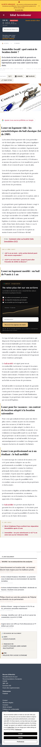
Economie (17, 43)
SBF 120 (5, 683)
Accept (20, 733)
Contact (5, 700)
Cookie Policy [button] (10, 727)
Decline (20, 737)
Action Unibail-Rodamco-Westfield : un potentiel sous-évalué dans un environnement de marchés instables (18, 579)
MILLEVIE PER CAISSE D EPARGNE (15, 655)
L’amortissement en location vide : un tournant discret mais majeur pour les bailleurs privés (17, 568)
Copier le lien (7, 80)
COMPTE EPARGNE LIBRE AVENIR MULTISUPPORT (14, 647)
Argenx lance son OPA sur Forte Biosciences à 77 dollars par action (18, 625)
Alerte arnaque (7, 707)
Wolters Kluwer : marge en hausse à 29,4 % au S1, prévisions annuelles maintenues (17, 607)
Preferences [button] (18, 729)
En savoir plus (19, 10)
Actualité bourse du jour (10, 677)
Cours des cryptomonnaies (11, 688)
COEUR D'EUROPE (9, 639)
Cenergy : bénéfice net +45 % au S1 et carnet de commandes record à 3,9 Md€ (18, 616)
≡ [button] (3, 15)
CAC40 (5, 681)
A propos (5, 705)
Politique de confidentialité (11, 709)
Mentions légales (8, 702)
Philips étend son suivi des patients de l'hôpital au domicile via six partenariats (18, 598)
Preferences (20, 741)
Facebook (31, 76)
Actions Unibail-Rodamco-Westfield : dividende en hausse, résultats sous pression (19, 589)
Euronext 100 (7, 685)
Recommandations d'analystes (12, 679)
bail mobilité (9, 505)
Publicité (5, 693)
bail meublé (8, 363)
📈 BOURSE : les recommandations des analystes (16, 562)
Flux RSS (5, 711)
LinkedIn (20, 76)
